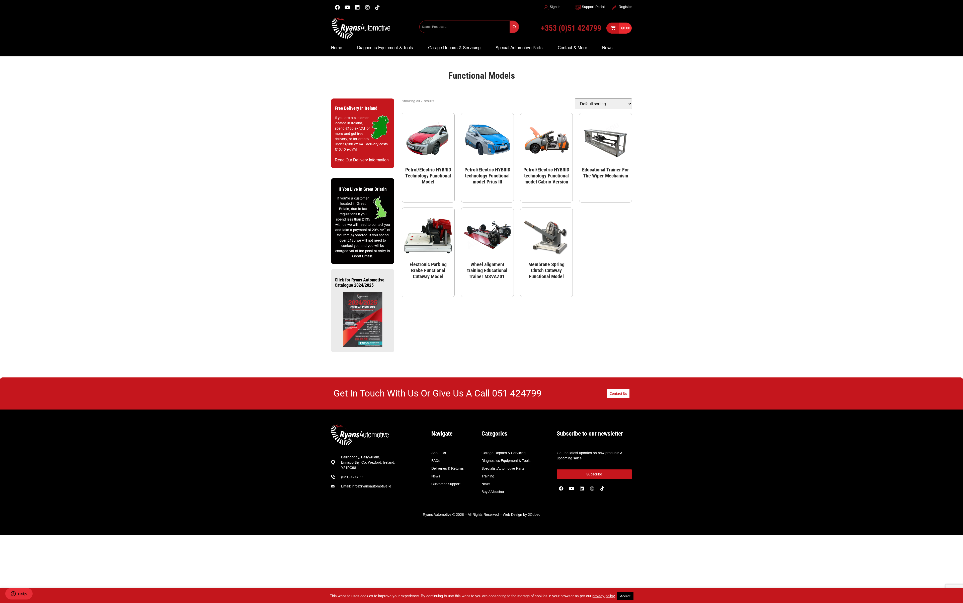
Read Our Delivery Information (362, 160)
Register (625, 6)
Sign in (555, 6)
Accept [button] (625, 596)
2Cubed (534, 514)
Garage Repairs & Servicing (454, 48)
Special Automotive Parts (519, 48)
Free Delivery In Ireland (356, 108)
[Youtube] (347, 8)
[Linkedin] (357, 8)
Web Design (512, 514)
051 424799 (517, 393)
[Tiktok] (602, 488)
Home (336, 48)
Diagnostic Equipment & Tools (385, 48)
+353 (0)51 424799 (571, 28)
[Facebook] (337, 8)
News (607, 48)
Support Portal (593, 6)
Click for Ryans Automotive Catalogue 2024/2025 (359, 282)
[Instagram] (367, 8)
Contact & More (572, 48)
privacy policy (603, 595)
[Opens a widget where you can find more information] (19, 594)
